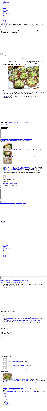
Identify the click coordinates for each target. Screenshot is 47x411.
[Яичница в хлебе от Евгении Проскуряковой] (7, 156)
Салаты (4, 20)
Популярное (44, 315)
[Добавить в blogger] (5, 139)
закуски (9, 122)
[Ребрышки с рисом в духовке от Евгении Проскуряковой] (9, 389)
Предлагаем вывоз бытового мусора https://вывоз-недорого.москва (14, 280)
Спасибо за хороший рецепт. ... (13, 369)
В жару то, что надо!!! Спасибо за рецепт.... (16, 365)
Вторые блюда (6, 10)
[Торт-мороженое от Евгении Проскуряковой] (7, 322)
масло (37, 92)
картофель (5, 96)
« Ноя (2, 337)
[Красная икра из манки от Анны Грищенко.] (5, 361)
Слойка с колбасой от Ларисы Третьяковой (21, 379)
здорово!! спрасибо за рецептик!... (14, 361)
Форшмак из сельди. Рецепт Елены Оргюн (21, 170)
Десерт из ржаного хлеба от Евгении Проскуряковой (26, 318)
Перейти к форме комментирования (7, 173)
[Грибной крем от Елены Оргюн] (6, 169)
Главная (4, 1)
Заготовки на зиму (7, 13)
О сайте (4, 3)
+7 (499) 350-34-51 (7, 288)
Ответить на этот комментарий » (10, 183)
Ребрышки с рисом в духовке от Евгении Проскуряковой (28, 389)
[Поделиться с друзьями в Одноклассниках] (9, 140)
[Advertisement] (23, 44)
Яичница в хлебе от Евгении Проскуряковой (21, 156)
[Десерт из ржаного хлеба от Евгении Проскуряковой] (8, 318)
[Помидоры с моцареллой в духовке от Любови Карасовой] (7, 163)
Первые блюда (6, 16)
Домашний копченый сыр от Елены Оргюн (24, 168)
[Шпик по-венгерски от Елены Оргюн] (7, 166)
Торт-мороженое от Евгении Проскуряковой (20, 322)
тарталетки (25, 122)
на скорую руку (19, 122)
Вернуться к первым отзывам (6, 203)
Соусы (4, 21)
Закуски (4, 14)
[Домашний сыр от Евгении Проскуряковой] (7, 149)
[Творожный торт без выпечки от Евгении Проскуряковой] (9, 320)
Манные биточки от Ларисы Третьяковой (19, 316)
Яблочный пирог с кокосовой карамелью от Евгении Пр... (29, 382)
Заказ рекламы (6, 2)
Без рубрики (5, 9)
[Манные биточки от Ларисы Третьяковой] (7, 316)
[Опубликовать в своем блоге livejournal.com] (16, 139)
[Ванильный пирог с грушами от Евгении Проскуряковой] (9, 380)
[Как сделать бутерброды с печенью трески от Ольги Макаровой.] (5, 369)
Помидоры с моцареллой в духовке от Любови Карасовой (24, 163)
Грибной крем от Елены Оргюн (16, 169)
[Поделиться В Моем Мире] (25, 140)
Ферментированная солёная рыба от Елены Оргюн (20, 167)
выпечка (4, 11)
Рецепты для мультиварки (8, 18)
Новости (5, 313)
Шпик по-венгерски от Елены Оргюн (20, 166)
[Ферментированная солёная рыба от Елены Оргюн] (6, 167)
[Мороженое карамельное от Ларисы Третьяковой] (8, 317)
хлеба (19, 64)
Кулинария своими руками (6, 23)
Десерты (4, 12)
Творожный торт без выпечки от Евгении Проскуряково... (29, 320)
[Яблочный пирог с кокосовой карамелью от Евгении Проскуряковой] (10, 382)
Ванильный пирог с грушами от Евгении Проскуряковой (28, 380)
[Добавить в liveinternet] (27, 139)
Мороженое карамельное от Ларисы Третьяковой (25, 317)
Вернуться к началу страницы (19, 203)
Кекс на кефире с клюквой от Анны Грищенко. (13, 388)
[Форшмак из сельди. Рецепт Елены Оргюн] (7, 170)
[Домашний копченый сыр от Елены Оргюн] (9, 168)
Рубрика (4, 19)
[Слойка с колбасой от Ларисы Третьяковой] (7, 379)
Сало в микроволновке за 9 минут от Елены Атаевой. (25, 391)
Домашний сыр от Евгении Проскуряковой (21, 149)
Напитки (5, 15)
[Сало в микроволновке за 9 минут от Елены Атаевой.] (8, 391)
